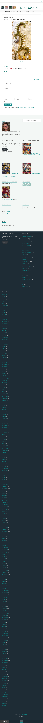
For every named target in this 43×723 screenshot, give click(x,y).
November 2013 (5, 506)
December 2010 (5, 568)
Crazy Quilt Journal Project (27, 252)
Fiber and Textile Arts (26, 261)
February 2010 (4, 586)
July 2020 (3, 405)
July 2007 (3, 642)
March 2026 (4, 303)
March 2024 (4, 332)
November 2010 (5, 570)
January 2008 (4, 631)
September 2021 (5, 382)
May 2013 (4, 516)
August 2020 (4, 403)
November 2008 (5, 613)
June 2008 (4, 622)
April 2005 (4, 689)
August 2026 (4, 294)
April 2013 (4, 518)
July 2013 (3, 513)
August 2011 (4, 554)
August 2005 (4, 683)
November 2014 (5, 484)
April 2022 (4, 369)
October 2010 (4, 572)
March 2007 (4, 649)
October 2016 (4, 452)
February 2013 (4, 522)
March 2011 (4, 563)
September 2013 (5, 509)
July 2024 (3, 325)
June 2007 (4, 644)
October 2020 (4, 400)
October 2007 (4, 637)
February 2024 (4, 334)
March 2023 (4, 353)
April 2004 (4, 705)
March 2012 (4, 542)
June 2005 (4, 685)
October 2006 (4, 658)
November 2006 (5, 656)
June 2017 (4, 438)
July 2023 (3, 346)
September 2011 (5, 552)
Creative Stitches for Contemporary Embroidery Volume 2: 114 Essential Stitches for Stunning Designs (31, 155)
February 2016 (4, 464)
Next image (36, 79)
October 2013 (4, 508)
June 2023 (4, 348)
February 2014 (4, 500)
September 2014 (5, 488)
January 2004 (4, 708)
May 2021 (4, 387)
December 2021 (5, 377)
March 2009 (4, 606)
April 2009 (4, 604)
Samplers (24, 277)
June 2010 (4, 579)
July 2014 (3, 491)
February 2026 (4, 305)
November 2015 (5, 470)
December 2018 (5, 420)
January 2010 (4, 588)
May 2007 (4, 646)
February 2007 (4, 651)
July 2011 (3, 556)
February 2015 (4, 481)
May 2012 (4, 538)
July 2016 (3, 457)
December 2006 (5, 655)
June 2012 (4, 536)
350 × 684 (6, 19)
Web (23, 284)
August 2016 (4, 455)
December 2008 (5, 612)
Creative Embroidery (26, 256)
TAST (6, 216)
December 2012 (5, 525)
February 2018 (4, 429)
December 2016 (5, 448)
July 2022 (3, 368)
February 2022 (4, 373)
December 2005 (5, 676)
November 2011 (5, 549)
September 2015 (5, 473)
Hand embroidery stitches (11, 11)
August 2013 (4, 511)
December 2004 (5, 694)
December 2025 (5, 308)
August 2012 (4, 533)
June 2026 (4, 298)
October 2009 (4, 594)
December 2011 (5, 547)
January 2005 (4, 692)
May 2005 (4, 687)
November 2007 (5, 635)
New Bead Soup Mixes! (9, 206)
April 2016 (4, 461)
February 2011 (4, 565)
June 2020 (4, 407)
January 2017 (4, 447)
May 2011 (4, 560)
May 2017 (4, 439)
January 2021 (4, 395)
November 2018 (5, 421)
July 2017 (3, 436)
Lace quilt (24, 272)
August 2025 (4, 310)
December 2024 (5, 316)
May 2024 (4, 328)
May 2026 (4, 299)
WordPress (25, 714)
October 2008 (4, 615)
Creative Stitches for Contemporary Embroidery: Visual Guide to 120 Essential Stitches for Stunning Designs (10, 175)
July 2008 (3, 621)
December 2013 (5, 504)
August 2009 (4, 597)
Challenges (24, 248)
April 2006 (4, 669)
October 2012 (4, 529)
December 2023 (5, 337)
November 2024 (5, 317)
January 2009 (4, 610)
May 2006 (4, 667)
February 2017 (4, 445)
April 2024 (4, 330)
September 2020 (5, 402)
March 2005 (4, 690)
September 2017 (5, 432)
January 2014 (4, 502)
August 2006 (4, 662)
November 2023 (5, 339)
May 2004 (4, 703)
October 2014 (4, 486)
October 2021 (4, 380)
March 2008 (4, 628)
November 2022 (5, 360)
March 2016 (4, 463)
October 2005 (4, 680)
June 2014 (4, 493)
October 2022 (4, 362)
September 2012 (5, 531)
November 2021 (5, 378)
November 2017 (5, 430)
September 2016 (5, 454)
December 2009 (5, 590)
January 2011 (4, 567)
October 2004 (4, 696)
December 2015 (5, 468)
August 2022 (4, 366)
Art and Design (25, 239)
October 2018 (4, 423)
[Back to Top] (21, 721)
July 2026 (3, 296)
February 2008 (4, 629)
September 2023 (5, 342)
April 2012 (4, 540)
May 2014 (4, 495)
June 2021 (4, 386)
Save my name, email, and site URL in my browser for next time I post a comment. (19, 101)
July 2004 (3, 699)
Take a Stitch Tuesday (26, 282)
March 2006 (4, 671)
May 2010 (4, 581)
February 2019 (4, 418)
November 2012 (5, 527)
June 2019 (4, 416)
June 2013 (4, 515)
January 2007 (4, 653)
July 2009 (3, 599)
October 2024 (4, 319)
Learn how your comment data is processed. (26, 107)
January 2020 (4, 414)
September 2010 (5, 574)
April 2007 (4, 647)
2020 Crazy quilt (25, 238)
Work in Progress (25, 286)
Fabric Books (24, 259)
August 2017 (4, 434)
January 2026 (4, 307)
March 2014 (4, 499)
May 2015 (4, 479)
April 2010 (4, 583)
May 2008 (4, 624)
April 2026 (4, 301)
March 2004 (4, 707)
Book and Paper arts (26, 245)
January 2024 (4, 335)
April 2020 (4, 409)
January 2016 (4, 466)
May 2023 (4, 350)
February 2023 (4, 355)
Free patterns (24, 263)
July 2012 (3, 534)
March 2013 (4, 520)
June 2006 (4, 665)
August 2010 (4, 576)
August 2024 (4, 323)
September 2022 (5, 364)
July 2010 (3, 577)
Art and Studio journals (26, 241)
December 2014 (5, 482)
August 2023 (4, 344)
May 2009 (4, 603)
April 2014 (4, 497)
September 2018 (5, 425)
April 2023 (4, 351)
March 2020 (4, 411)
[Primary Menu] (41, 1)
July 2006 (3, 664)
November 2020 (5, 398)
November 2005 (5, 678)
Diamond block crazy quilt (27, 257)
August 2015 (4, 475)
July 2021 (3, 384)
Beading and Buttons (26, 243)
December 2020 (5, 396)
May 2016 (4, 459)
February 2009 (4, 608)
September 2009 (5, 595)
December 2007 (5, 633)
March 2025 (4, 314)
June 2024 (4, 326)
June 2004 (4, 701)
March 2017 (4, 443)
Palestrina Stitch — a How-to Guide (23, 11)
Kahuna (21, 714)
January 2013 (4, 524)
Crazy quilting (24, 254)
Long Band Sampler (25, 273)
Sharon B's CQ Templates (26, 279)
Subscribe (4, 149)
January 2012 (4, 545)
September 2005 (5, 682)
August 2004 (4, 698)
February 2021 (4, 393)
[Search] (24, 120)
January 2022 (4, 375)
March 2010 (4, 585)
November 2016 (5, 450)
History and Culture (25, 270)
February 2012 (4, 543)
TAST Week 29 (7, 211)
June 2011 (4, 558)
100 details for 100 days (26, 236)
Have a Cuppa (24, 268)
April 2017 (4, 441)
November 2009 (5, 592)
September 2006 (5, 660)
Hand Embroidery (25, 265)
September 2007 (5, 638)
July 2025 (3, 312)
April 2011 (4, 561)
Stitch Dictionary (25, 281)
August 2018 (4, 427)
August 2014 (4, 490)
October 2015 (4, 472)
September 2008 (5, 617)
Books (23, 247)
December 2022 (5, 359)
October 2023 (4, 341)
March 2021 (4, 391)
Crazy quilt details (25, 250)
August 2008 (4, 619)
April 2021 (4, 389)
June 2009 (4, 601)
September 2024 (5, 321)
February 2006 (4, 673)
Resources (24, 275)
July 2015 (3, 477)
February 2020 (4, 412)
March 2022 (4, 371)
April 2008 (4, 626)
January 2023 (4, 357)
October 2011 (4, 551)
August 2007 (4, 640)
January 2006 (4, 674)
